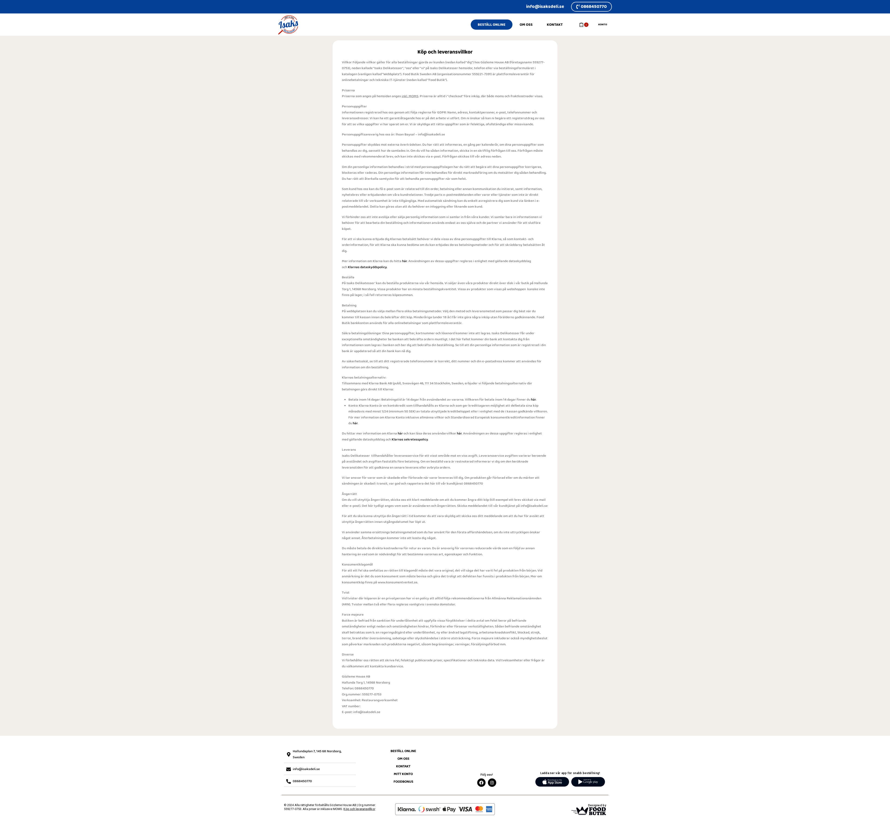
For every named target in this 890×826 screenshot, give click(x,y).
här (404, 261)
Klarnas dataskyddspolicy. (367, 267)
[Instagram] (492, 782)
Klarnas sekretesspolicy (410, 439)
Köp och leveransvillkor (359, 809)
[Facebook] (481, 782)
